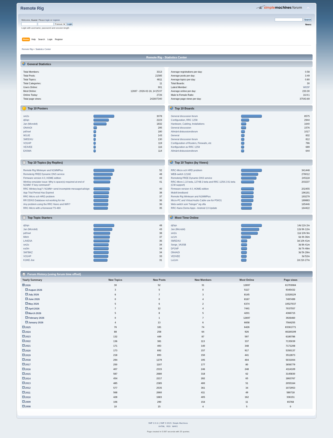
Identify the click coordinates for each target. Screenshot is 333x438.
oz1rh (174, 237)
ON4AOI (27, 127)
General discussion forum (184, 116)
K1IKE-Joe (28, 260)
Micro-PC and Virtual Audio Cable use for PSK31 (196, 200)
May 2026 (33, 304)
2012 (28, 388)
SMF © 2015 (166, 423)
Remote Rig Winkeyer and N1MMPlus (43, 170)
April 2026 (34, 308)
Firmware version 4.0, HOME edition (42, 178)
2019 (28, 355)
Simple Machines (180, 423)
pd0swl (27, 131)
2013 (28, 383)
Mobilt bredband (179, 192)
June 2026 (34, 299)
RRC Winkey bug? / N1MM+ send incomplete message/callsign (56, 188)
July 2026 (33, 294)
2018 (28, 360)
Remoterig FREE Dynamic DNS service (44, 174)
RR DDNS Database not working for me (44, 200)
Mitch (26, 237)
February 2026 (36, 318)
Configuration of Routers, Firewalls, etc (191, 143)
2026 (28, 285)
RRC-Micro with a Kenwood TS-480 (42, 208)
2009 (28, 402)
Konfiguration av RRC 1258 (185, 147)
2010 (28, 397)
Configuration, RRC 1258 (184, 120)
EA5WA (27, 151)
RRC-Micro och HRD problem (39, 196)
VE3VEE (27, 147)
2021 (28, 346)
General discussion (181, 127)
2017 (28, 364)
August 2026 (35, 290)
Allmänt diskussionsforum (184, 131)
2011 (27, 392)
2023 (28, 336)
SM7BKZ (28, 252)
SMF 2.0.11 (153, 423)
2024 (28, 332)
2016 (28, 369)
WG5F (306, 87)
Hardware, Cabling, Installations (187, 124)
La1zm (174, 260)
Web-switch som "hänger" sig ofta (188, 204)
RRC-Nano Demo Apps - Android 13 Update (194, 208)
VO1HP (27, 143)
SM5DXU (28, 139)
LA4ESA (27, 241)
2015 (28, 374)
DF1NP (175, 248)
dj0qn (26, 120)
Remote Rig (32, 8)
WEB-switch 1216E (181, 174)
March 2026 (34, 313)
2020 (28, 350)
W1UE (26, 135)
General (175, 135)
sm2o (26, 116)
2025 (28, 327)
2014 (28, 378)
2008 (28, 406)
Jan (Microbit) (30, 124)
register (56, 20)
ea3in (26, 248)
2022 (28, 341)
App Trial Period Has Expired (38, 192)
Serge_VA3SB (178, 244)
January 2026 (35, 322)
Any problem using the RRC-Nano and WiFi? (46, 204)
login (47, 20)
